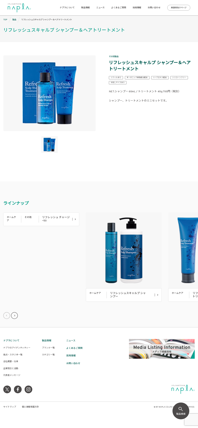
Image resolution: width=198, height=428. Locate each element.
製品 (14, 20)
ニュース (100, 7)
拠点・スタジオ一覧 (12, 354)
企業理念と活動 (10, 368)
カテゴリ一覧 (48, 354)
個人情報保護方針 (30, 407)
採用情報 (137, 7)
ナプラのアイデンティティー (16, 348)
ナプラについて (67, 7)
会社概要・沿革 (10, 361)
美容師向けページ (178, 8)
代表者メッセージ (11, 375)
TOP (5, 20)
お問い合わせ (154, 7)
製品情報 (85, 7)
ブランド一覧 (48, 348)
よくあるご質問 (118, 7)
